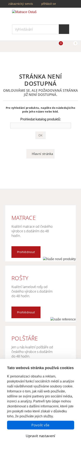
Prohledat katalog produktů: (40, 119)
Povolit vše (40, 425)
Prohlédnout (26, 252)
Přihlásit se (48, 3)
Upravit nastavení (40, 435)
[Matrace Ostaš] (27, 15)
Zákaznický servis (20, 3)
